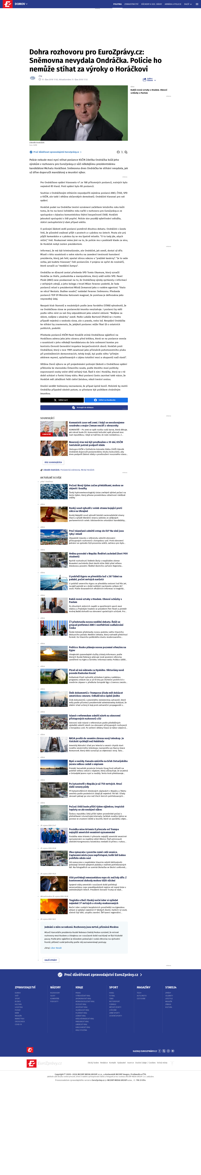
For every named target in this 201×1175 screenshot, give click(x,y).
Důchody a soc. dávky (151, 4)
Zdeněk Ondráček (51, 470)
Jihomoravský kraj (83, 999)
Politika (117, 4)
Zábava (168, 1004)
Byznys (18, 1001)
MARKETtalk (19, 1019)
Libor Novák (56, 948)
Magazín (18, 1016)
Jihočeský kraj (81, 1007)
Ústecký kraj (81, 1004)
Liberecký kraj (81, 1024)
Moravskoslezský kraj (85, 1001)
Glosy (52, 996)
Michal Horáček (87, 470)
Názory (55, 987)
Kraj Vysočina (81, 1030)
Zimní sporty (114, 1013)
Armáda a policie (173, 4)
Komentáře (54, 999)
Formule (112, 1004)
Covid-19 (18, 1024)
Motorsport (114, 1001)
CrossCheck (20, 1022)
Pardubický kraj (82, 1022)
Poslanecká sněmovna (70, 470)
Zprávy (168, 993)
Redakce (104, 1063)
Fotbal (112, 996)
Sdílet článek (150, 79)
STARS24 (171, 987)
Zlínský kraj (81, 1016)
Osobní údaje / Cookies (145, 1063)
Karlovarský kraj (83, 1027)
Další (186, 4)
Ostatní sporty (115, 1016)
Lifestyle (169, 999)
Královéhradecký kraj (85, 1019)
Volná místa (162, 1063)
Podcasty (54, 1001)
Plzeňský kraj (81, 1013)
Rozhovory (55, 993)
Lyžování (112, 1010)
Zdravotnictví (131, 4)
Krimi (17, 1013)
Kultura (18, 1004)
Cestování (141, 999)
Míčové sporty (115, 1007)
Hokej (111, 993)
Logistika (19, 1007)
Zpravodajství (25, 987)
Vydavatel (121, 1063)
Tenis (111, 999)
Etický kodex (93, 1063)
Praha (78, 993)
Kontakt (112, 1063)
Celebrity (169, 996)
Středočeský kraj (83, 996)
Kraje (79, 987)
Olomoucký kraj (82, 1010)
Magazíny (143, 987)
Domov (20, 4)
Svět (17, 996)
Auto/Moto (142, 996)
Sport (17, 999)
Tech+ (139, 993)
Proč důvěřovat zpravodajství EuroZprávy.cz (56, 152)
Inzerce (130, 1063)
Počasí (17, 1010)
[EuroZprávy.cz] (9, 4)
